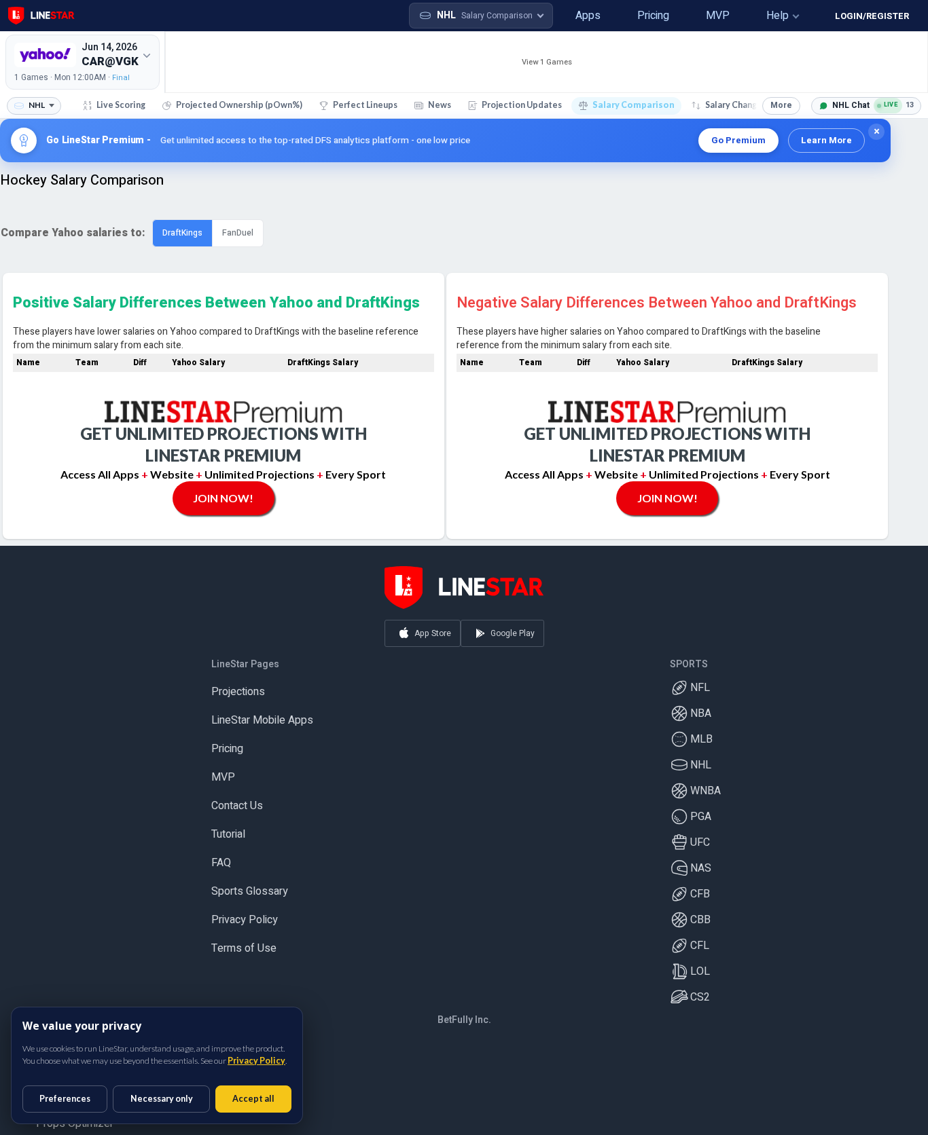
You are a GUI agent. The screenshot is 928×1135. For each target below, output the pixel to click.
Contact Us (237, 800)
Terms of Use (243, 942)
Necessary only (161, 1099)
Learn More (826, 140)
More (781, 105)
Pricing (227, 742)
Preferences (64, 1099)
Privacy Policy (244, 914)
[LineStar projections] (41, 15)
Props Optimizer (74, 1117)
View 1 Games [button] (547, 62)
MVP (223, 771)
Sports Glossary (249, 885)
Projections (238, 685)
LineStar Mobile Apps (262, 714)
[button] (569, 16)
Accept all (253, 1099)
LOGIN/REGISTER (872, 16)
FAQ (221, 857)
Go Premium (738, 140)
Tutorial (228, 828)
